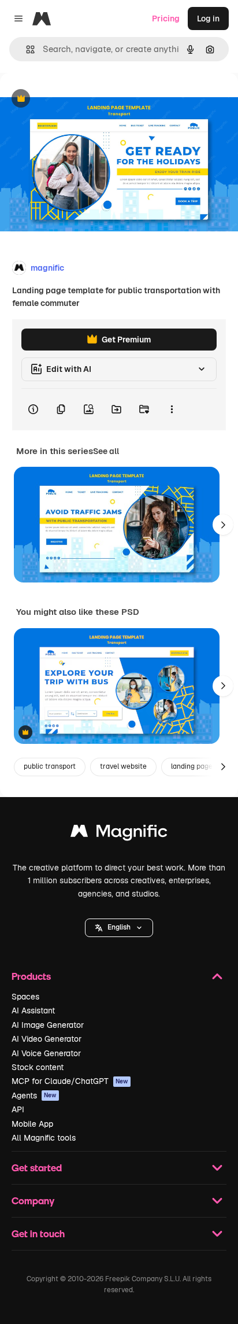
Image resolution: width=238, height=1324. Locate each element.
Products (31, 976)
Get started (37, 1167)
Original (74, 99)
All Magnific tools (44, 1138)
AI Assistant (33, 1010)
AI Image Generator (48, 1025)
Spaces (25, 996)
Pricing (166, 18)
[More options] (171, 409)
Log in (208, 18)
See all (106, 451)
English (119, 927)
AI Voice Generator (46, 1053)
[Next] (223, 524)
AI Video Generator (46, 1039)
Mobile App (32, 1124)
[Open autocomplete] (26, 49)
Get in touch (38, 1233)
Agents (34, 1095)
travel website (123, 766)
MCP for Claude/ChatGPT (70, 1081)
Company (33, 1200)
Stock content (38, 1067)
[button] (119, 928)
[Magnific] (119, 834)
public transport (50, 766)
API (18, 1109)
